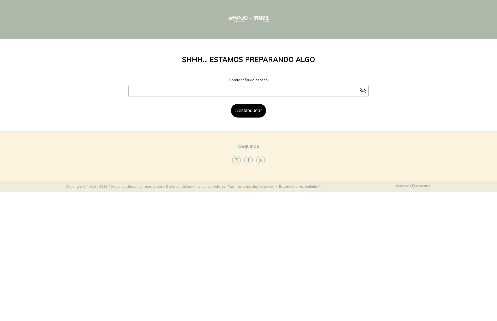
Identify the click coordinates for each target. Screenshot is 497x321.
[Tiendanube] (413, 186)
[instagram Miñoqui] (236, 160)
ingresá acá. (263, 186)
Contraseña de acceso (248, 80)
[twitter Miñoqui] (260, 160)
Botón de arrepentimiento (301, 186)
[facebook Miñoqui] (248, 160)
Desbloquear (248, 110)
